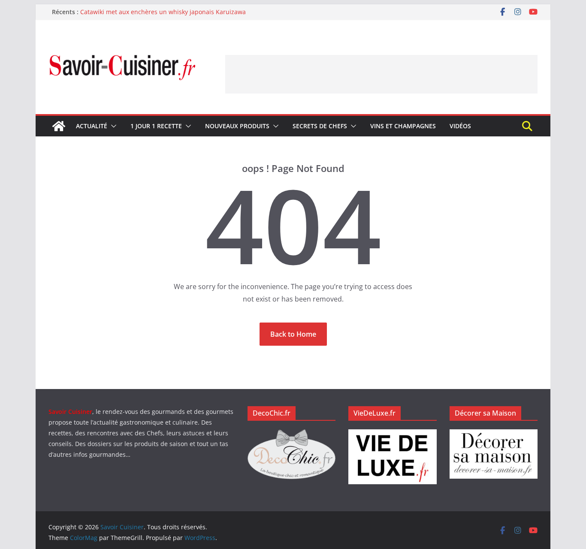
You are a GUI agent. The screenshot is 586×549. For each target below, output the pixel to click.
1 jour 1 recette (156, 126)
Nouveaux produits (237, 126)
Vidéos (460, 126)
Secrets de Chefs (320, 126)
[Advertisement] (381, 74)
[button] (112, 126)
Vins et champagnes (403, 126)
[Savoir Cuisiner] (58, 126)
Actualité (91, 126)
